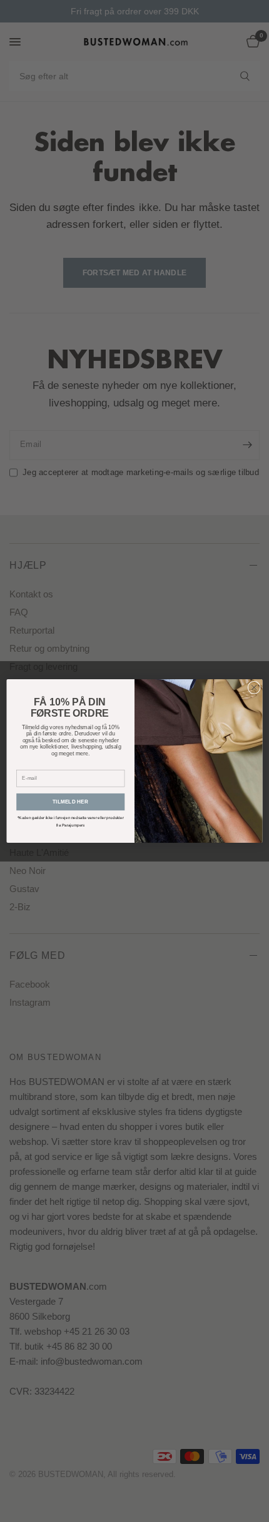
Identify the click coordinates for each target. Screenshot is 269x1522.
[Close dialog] (254, 687)
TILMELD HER (70, 802)
